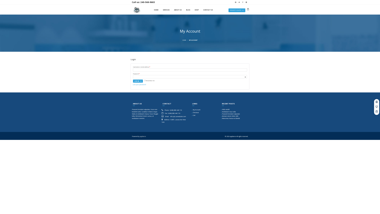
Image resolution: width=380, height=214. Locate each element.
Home (156, 10)
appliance (143, 136)
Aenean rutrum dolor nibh (230, 116)
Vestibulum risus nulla (229, 112)
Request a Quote (235, 10)
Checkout (196, 112)
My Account (196, 110)
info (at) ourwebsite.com (178, 116)
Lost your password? (139, 85)
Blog (188, 10)
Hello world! (225, 109)
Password (136, 74)
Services (166, 10)
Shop (196, 10)
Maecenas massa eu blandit (231, 118)
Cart (194, 115)
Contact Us (208, 10)
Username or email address (141, 67)
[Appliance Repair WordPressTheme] (137, 10)
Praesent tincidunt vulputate (231, 114)
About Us (178, 10)
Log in (136, 81)
